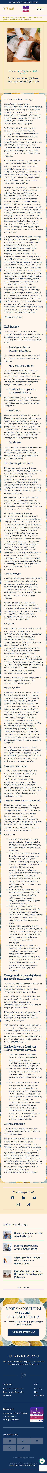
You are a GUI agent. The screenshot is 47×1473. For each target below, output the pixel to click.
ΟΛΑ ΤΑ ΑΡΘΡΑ (23, 1287)
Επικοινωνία (39, 1395)
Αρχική (6, 17)
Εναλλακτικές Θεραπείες (13, 1392)
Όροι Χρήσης (14, 1465)
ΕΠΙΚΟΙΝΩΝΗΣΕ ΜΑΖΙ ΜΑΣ (23, 1332)
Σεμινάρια (7, 1395)
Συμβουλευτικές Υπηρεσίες (13, 1389)
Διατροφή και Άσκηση (18, 17)
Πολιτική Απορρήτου (28, 1465)
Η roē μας (38, 1389)
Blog (35, 1392)
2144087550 (9, 1416)
